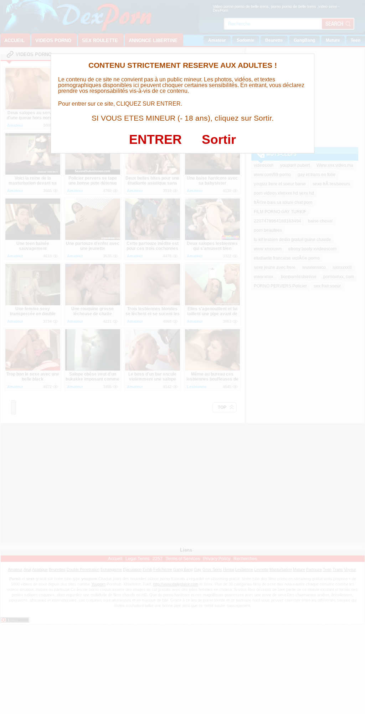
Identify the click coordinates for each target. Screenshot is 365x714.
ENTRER (155, 139)
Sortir (219, 139)
